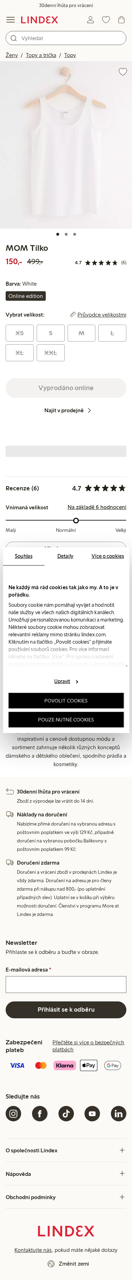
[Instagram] (13, 1113)
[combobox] (66, 38)
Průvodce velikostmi (101, 315)
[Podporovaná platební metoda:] (66, 1066)
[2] (66, 234)
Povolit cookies (66, 701)
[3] (74, 234)
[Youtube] (92, 1113)
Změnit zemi (74, 1263)
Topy (70, 55)
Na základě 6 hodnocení (97, 507)
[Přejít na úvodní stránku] (39, 19)
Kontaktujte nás (33, 1250)
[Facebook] (40, 1113)
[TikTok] (66, 1113)
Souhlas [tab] (23, 556)
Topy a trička (41, 55)
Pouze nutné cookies (66, 719)
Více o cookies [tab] (108, 556)
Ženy (12, 55)
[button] (66, 145)
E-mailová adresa (28, 970)
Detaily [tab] (65, 556)
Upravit (62, 681)
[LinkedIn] (118, 1113)
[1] (58, 234)
